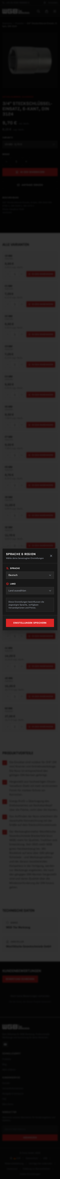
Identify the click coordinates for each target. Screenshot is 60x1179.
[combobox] (30, 575)
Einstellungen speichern (30, 623)
